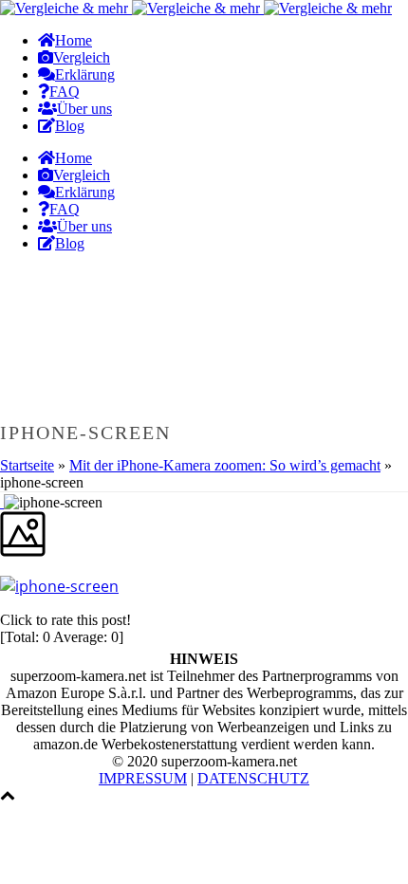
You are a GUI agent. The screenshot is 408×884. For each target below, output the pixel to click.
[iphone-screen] (2, 502)
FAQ (64, 91)
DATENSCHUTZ (253, 778)
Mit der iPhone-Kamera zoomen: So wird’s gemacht (224, 465)
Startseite (27, 465)
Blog (69, 126)
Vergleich (81, 57)
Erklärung (85, 74)
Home (73, 40)
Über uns (84, 109)
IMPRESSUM (143, 778)
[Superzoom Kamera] (196, 8)
